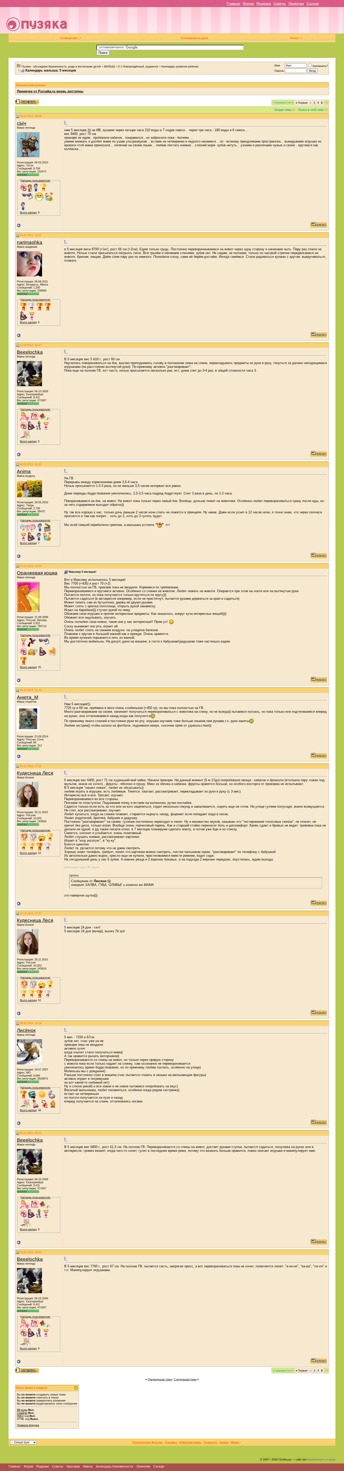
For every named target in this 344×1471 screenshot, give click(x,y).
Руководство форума (147, 1442)
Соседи (312, 4)
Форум (248, 4)
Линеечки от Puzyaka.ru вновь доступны (50, 91)
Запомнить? (320, 65)
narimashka (29, 242)
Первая (301, 102)
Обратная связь (190, 1442)
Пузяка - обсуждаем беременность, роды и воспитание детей (61, 66)
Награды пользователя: (35, 180)
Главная (233, 4)
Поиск (294, 38)
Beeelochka (30, 352)
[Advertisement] (207, 22)
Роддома (263, 4)
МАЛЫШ (109, 66)
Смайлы (22, 1412)
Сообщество (69, 38)
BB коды (22, 1409)
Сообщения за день (194, 38)
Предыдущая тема (160, 1379)
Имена (88, 1466)
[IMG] (20, 1415)
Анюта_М (27, 697)
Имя (277, 65)
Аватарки (73, 1466)
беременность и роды (321, 1459)
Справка (171, 1442)
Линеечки (296, 4)
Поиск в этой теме (311, 109)
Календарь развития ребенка (179, 66)
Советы (279, 4)
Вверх (235, 1442)
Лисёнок (26, 1030)
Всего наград (28, 212)
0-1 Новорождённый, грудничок (138, 66)
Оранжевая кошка (37, 573)
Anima (24, 471)
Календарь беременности (114, 1466)
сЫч (21, 123)
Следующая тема (185, 1379)
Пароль (279, 70)
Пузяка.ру (210, 1442)
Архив (224, 1442)
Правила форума (28, 1425)
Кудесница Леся (35, 773)
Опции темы (283, 109)
